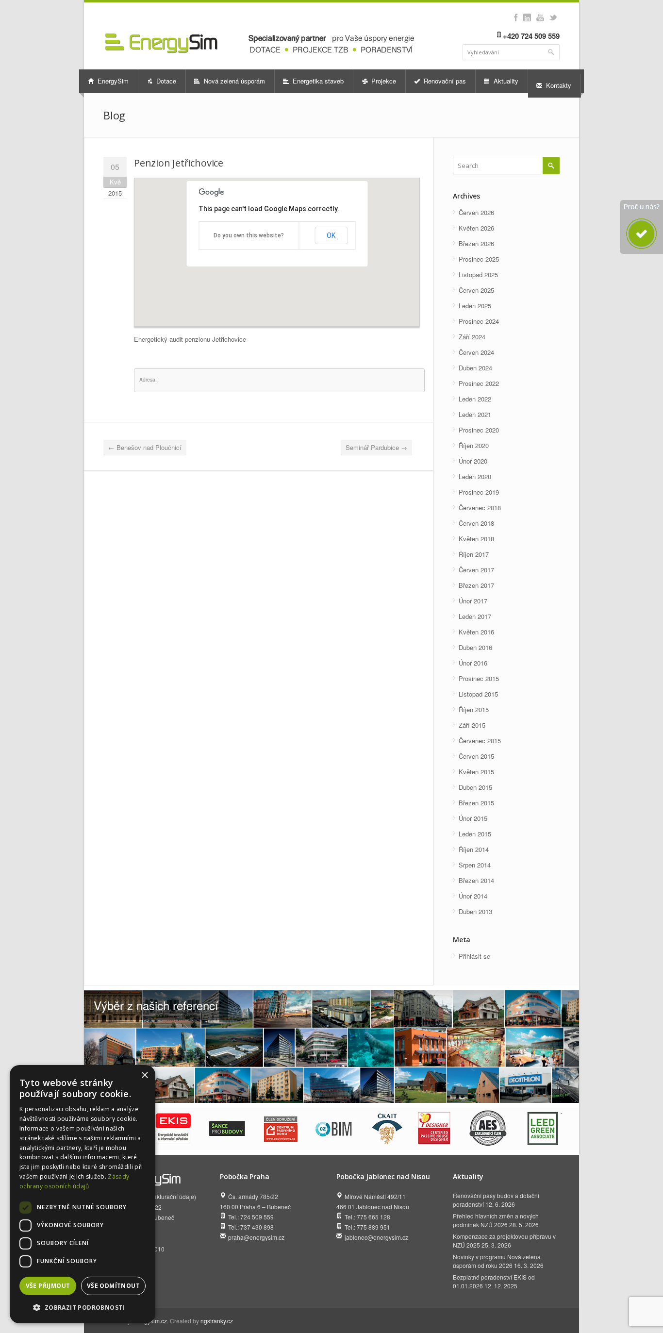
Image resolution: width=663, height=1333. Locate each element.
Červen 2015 (476, 756)
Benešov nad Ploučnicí (145, 447)
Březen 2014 (476, 880)
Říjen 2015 (474, 709)
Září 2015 (472, 725)
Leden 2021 (475, 414)
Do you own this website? (249, 235)
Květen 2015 (476, 771)
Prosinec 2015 (479, 678)
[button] (82, 1307)
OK (331, 235)
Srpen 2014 (475, 864)
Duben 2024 (475, 367)
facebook (515, 17)
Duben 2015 (475, 787)
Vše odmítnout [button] (113, 1286)
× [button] (144, 1075)
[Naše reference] (331, 1046)
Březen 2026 (476, 243)
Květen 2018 (476, 538)
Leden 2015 (475, 833)
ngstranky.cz (216, 1320)
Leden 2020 (475, 476)
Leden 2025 (475, 305)
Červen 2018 (476, 523)
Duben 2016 (475, 647)
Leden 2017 (475, 616)
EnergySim (112, 80)
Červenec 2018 (480, 507)
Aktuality (505, 80)
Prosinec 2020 (479, 429)
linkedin (526, 17)
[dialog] (82, 1194)
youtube (540, 17)
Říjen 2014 (474, 849)
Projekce (382, 80)
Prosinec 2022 (479, 383)
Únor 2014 (473, 895)
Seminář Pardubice (376, 447)
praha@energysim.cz (256, 1237)
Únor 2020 (473, 461)
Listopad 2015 (478, 694)
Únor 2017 (473, 600)
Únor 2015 (473, 818)
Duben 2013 (475, 911)
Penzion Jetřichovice (178, 162)
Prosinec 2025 (479, 259)
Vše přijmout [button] (48, 1286)
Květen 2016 (476, 631)
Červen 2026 (476, 212)
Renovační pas (444, 80)
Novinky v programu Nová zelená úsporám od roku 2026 (497, 1260)
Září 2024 (472, 336)
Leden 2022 (475, 398)
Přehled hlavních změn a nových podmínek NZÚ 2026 (496, 1220)
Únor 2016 (473, 662)
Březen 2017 (476, 585)
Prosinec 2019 (479, 492)
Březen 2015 (476, 802)
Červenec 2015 (480, 740)
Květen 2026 (476, 228)
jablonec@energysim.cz (376, 1237)
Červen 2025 (476, 290)
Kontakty (557, 85)
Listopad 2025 (478, 274)
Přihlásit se (474, 956)
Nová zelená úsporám (233, 80)
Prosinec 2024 (479, 321)
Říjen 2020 (474, 445)
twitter (553, 17)
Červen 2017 (476, 569)
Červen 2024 (476, 352)
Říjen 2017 (474, 554)
